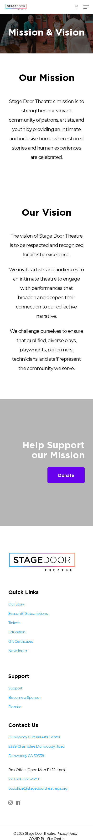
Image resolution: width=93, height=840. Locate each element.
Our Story (16, 604)
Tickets (14, 623)
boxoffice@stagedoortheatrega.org (37, 788)
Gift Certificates (20, 641)
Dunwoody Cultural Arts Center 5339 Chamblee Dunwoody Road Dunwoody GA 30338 (36, 746)
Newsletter (17, 650)
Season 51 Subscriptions (27, 613)
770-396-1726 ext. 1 (23, 779)
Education (16, 632)
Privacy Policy (67, 833)
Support (15, 688)
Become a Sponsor (24, 697)
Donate (14, 706)
